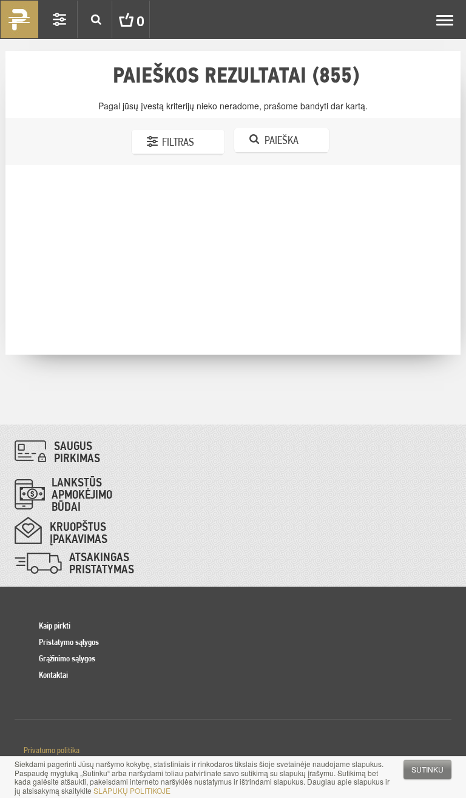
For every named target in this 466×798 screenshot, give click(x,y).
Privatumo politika (51, 750)
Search (95, 19)
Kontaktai (53, 675)
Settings (59, 19)
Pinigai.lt (19, 19)
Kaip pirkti (54, 625)
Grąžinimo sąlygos (67, 658)
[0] (117, 19)
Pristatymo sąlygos (69, 642)
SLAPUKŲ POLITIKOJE (132, 790)
